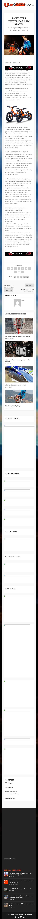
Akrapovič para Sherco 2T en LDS (15, 385)
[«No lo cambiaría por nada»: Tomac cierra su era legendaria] (6, 874)
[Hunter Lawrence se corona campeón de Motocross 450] (6, 882)
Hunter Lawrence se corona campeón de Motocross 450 (21, 881)
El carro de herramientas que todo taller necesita (17, 360)
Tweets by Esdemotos (10, 859)
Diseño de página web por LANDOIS (21, 914)
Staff (18, 28)
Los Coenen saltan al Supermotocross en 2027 (21, 904)
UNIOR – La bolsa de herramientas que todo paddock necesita (21, 896)
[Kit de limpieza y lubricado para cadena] (19, 326)
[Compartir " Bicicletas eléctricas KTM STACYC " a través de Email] (19, 272)
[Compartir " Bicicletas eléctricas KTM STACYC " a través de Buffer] (29, 268)
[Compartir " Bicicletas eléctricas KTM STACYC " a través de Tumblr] (19, 268)
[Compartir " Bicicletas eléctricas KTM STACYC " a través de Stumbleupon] (15, 272)
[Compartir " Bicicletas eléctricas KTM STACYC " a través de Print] (22, 272)
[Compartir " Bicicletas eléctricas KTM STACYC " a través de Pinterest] (22, 268)
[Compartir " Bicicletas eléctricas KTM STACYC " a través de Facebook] (8, 268)
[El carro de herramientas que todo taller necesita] (19, 349)
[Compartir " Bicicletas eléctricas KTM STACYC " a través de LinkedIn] (26, 268)
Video (16, 884)
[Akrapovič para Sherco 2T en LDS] (19, 374)
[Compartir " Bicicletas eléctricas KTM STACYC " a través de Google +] (15, 268)
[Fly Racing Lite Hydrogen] (19, 396)
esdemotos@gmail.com (12, 794)
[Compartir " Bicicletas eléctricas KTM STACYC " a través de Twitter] (12, 268)
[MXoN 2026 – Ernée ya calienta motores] (6, 890)
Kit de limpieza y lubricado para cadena (17, 336)
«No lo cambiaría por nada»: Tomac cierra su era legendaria (20, 873)
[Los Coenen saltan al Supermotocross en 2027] (6, 905)
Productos (13, 30)
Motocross (11, 876)
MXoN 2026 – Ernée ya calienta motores (21, 889)
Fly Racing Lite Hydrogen (13, 406)
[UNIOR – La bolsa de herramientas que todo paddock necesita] (6, 897)
